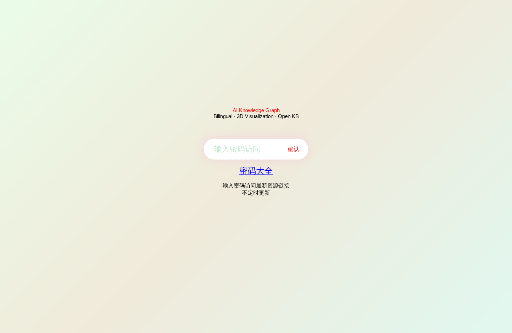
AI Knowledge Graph (256, 110)
